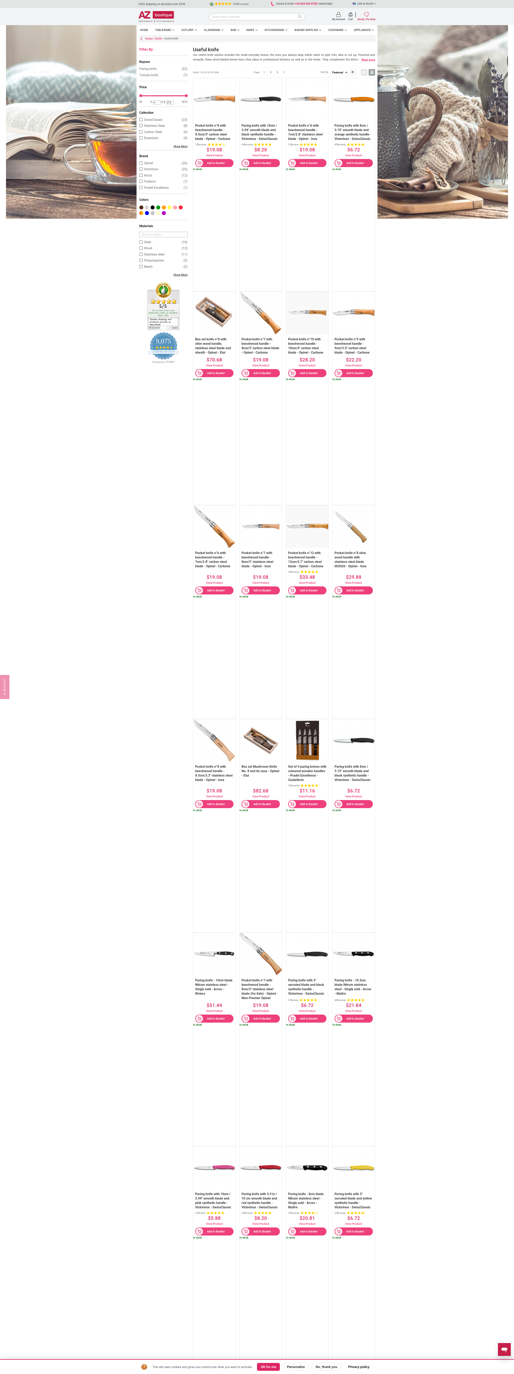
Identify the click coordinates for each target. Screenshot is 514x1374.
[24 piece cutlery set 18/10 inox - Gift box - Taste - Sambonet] (307, 740)
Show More (180, 146)
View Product (214, 155)
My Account (338, 19)
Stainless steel (154, 254)
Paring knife (147, 69)
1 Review (293, 144)
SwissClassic (153, 120)
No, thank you (326, 1367)
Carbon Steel (153, 132)
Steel (147, 242)
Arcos (148, 175)
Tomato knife (148, 75)
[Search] (301, 17)
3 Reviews (200, 144)
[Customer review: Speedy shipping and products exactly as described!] (163, 283)
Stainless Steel (154, 126)
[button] (4, 687)
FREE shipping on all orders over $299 (162, 4)
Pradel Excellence (156, 188)
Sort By (324, 72)
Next (284, 72)
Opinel (148, 163)
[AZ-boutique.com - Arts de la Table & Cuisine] (156, 16)
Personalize (296, 1367)
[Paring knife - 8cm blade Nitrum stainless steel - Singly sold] (307, 1167)
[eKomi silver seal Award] (212, 4)
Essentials (151, 138)
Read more (368, 59)
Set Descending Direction (353, 72)
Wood (148, 248)
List (372, 72)
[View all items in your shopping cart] (350, 14)
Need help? (326, 3)
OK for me (268, 1367)
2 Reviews (293, 571)
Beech (148, 267)
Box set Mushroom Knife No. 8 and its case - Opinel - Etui (260, 771)
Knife (158, 38)
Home (149, 38)
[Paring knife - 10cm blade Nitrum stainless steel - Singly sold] (214, 954)
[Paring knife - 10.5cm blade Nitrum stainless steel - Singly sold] (353, 954)
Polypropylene (154, 260)
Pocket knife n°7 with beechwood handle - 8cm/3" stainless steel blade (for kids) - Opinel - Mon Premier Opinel (260, 989)
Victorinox (151, 169)
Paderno (150, 181)
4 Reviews (247, 144)
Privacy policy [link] (358, 1367)
